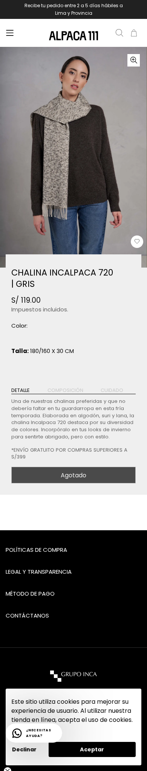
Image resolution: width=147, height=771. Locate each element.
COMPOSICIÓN (65, 390)
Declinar (24, 749)
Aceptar (92, 749)
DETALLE (20, 390)
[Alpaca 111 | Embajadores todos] (73, 36)
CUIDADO (112, 390)
